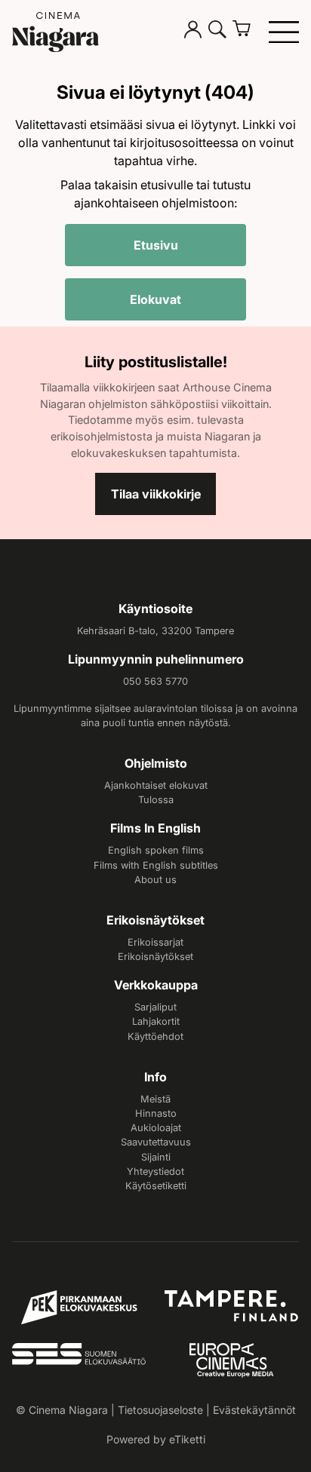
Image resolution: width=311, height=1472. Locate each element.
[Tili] (193, 31)
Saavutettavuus (156, 1142)
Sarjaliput (155, 1007)
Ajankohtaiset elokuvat (156, 785)
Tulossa (156, 799)
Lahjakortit (156, 1021)
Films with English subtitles (156, 865)
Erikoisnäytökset (155, 956)
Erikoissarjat (155, 942)
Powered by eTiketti (155, 1439)
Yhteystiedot (155, 1171)
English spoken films (156, 850)
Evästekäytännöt (254, 1409)
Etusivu (156, 245)
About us (155, 879)
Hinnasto (156, 1113)
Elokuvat (155, 299)
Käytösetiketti (155, 1185)
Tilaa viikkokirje (156, 493)
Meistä (155, 1099)
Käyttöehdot (155, 1036)
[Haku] (217, 31)
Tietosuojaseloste (160, 1409)
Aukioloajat (156, 1127)
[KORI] (247, 31)
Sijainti (156, 1157)
